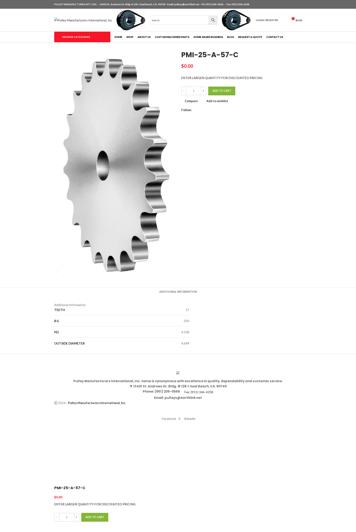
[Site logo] (83, 20)
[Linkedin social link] (299, 4)
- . (96, 403)
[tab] (178, 291)
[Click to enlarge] (62, 270)
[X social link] (294, 4)
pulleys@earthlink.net (187, 4)
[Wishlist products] (283, 20)
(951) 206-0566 (215, 4)
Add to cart (221, 90)
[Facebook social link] (289, 4)
